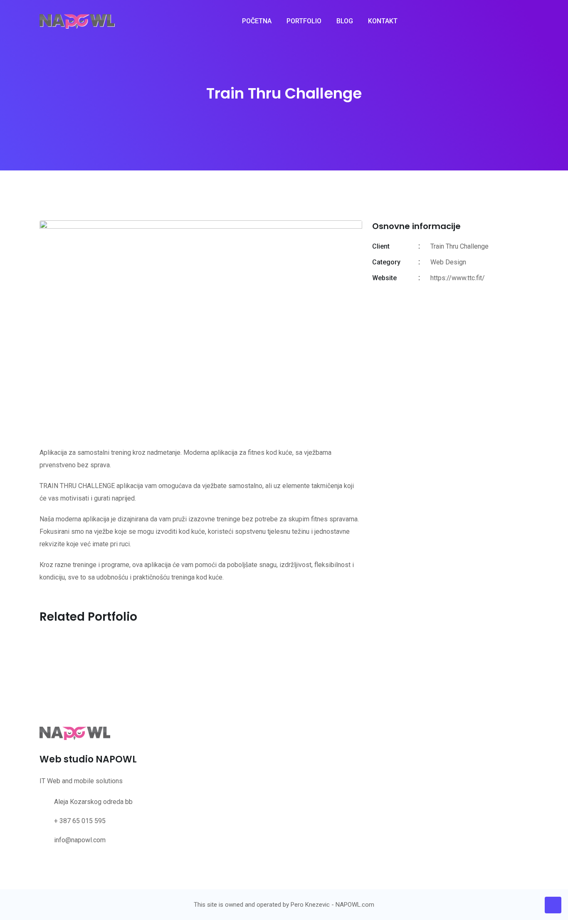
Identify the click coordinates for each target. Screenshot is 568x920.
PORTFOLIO (303, 21)
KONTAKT (383, 21)
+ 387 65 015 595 (80, 821)
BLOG (344, 21)
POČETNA (257, 21)
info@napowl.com (80, 840)
